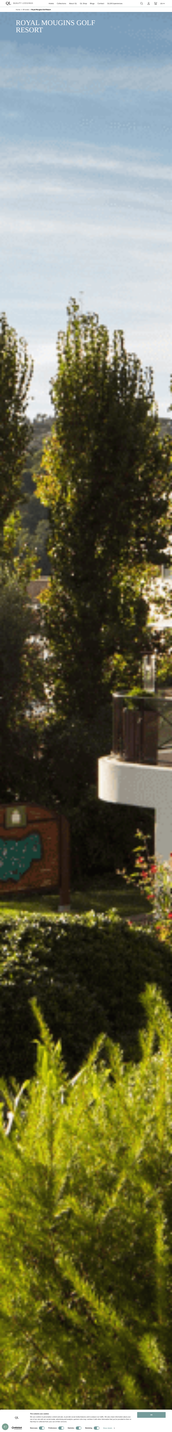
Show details (107, 1428)
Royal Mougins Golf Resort (41, 10)
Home (18, 10)
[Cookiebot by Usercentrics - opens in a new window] (17, 1428)
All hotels (26, 10)
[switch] (61, 1428)
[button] (155, 3)
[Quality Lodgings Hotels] (19, 3)
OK (151, 1415)
